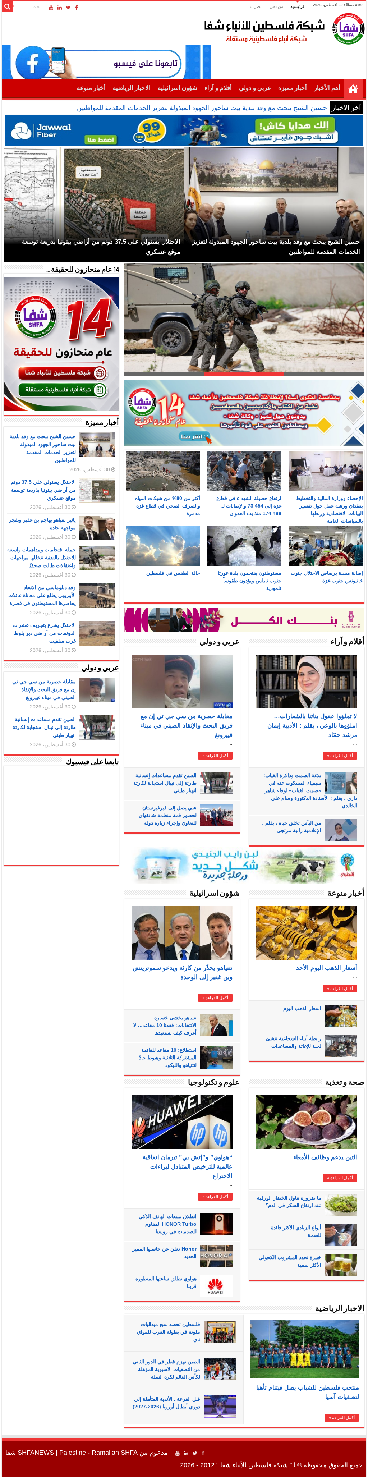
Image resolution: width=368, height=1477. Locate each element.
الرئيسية (297, 6)
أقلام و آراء (218, 87)
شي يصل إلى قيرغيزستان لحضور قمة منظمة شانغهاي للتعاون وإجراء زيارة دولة (168, 815)
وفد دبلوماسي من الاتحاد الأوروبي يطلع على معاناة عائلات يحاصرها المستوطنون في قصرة (42, 595)
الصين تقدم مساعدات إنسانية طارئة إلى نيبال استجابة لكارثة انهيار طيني (165, 782)
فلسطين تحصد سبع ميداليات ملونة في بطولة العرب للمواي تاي (168, 1331)
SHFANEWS (36, 1452)
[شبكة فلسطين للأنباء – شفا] (282, 27)
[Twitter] (68, 7)
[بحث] (7, 6)
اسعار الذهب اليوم (302, 1008)
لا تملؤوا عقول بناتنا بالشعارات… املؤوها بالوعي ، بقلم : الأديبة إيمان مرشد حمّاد (312, 725)
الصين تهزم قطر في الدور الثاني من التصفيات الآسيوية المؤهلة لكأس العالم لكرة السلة (166, 1369)
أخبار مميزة (292, 87)
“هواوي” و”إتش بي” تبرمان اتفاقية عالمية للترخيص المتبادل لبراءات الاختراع (188, 1166)
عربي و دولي (255, 87)
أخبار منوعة (91, 87)
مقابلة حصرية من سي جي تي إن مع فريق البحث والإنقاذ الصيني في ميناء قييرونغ (186, 725)
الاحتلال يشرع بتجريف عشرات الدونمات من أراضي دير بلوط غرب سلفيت (44, 633)
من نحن (276, 6)
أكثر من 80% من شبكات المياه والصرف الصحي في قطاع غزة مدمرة (167, 505)
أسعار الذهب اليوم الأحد (326, 967)
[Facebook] (76, 7)
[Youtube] (51, 7)
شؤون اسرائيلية (177, 87)
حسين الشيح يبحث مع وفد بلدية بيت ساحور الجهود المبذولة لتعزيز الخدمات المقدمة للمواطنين (202, 107)
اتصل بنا (255, 6)
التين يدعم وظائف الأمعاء (325, 1157)
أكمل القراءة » (215, 755)
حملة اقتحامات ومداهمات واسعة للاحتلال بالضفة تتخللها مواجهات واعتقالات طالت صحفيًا (41, 557)
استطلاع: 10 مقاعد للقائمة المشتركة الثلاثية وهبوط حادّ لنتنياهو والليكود (168, 1057)
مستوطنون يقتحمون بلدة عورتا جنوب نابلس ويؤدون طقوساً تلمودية (249, 580)
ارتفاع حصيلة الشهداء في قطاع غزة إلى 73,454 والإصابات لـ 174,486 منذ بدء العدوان (248, 505)
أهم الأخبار (327, 87)
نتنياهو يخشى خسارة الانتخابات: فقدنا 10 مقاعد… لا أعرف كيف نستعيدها (165, 1025)
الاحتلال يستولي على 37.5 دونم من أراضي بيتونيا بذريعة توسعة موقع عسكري (43, 490)
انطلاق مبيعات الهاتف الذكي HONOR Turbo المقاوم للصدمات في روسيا (168, 1224)
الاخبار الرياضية (132, 87)
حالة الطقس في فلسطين (173, 573)
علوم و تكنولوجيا (214, 1083)
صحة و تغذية (344, 1083)
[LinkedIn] (60, 7)
